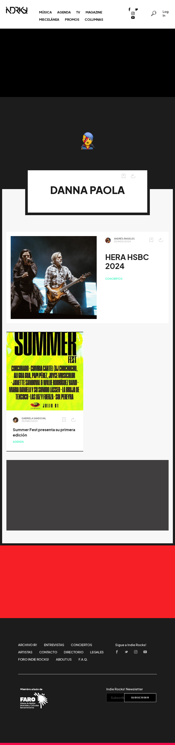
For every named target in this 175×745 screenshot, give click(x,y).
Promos (72, 19)
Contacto (48, 652)
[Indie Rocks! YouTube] (133, 18)
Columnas (94, 19)
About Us (64, 659)
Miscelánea (49, 19)
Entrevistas (54, 645)
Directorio (73, 652)
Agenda (64, 12)
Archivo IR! (27, 645)
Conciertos (113, 278)
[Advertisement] (87, 63)
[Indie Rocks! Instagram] (133, 14)
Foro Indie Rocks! (33, 659)
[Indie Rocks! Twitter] (136, 10)
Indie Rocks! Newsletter (124, 689)
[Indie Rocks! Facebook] (129, 10)
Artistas (25, 652)
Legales (97, 652)
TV (78, 12)
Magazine (94, 12)
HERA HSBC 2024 (127, 262)
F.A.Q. (83, 659)
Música (45, 12)
